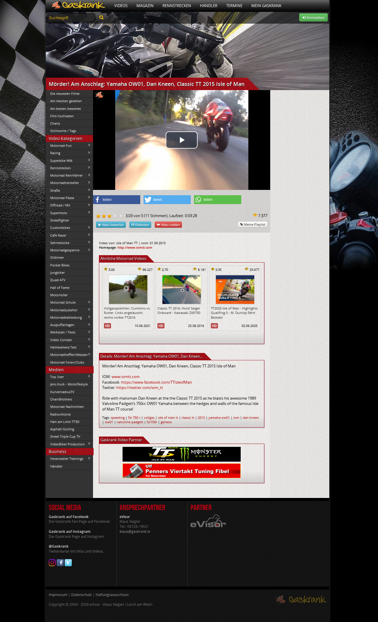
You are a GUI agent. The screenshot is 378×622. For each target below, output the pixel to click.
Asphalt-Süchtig (62, 429)
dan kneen (251, 417)
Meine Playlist (254, 224)
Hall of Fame (59, 287)
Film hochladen (62, 116)
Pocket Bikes (59, 265)
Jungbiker (57, 272)
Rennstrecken (176, 5)
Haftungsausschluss (112, 594)
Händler (208, 5)
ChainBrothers (61, 399)
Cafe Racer (56, 235)
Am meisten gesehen (66, 101)
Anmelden (315, 17)
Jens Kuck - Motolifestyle (69, 384)
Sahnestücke (57, 242)
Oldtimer (57, 257)
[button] (116, 199)
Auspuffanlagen (60, 325)
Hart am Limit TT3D (64, 421)
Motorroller (59, 295)
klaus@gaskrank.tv (135, 531)
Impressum (58, 594)
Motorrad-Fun (59, 145)
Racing (53, 153)
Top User (55, 376)
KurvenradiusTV (62, 392)
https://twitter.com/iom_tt (139, 387)
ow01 (109, 422)
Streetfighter (59, 220)
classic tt (188, 417)
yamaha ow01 (219, 417)
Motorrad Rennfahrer (64, 175)
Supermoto (56, 212)
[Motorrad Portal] (78, 6)
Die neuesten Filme (64, 93)
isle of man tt (168, 417)
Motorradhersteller (62, 182)
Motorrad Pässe (60, 197)
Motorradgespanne (62, 250)
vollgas (149, 417)
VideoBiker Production (65, 444)
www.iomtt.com (126, 376)
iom (236, 417)
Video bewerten (112, 224)
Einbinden (141, 224)
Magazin (145, 5)
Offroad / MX (58, 205)
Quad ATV (58, 280)
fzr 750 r (134, 417)
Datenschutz (81, 594)
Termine (234, 5)
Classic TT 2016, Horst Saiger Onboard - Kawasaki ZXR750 (178, 310)
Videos (121, 5)
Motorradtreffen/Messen (67, 354)
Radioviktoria (60, 414)
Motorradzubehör (61, 309)
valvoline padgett (130, 422)
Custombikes (58, 227)
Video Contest (59, 339)
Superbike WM (59, 160)
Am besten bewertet (65, 108)
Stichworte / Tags (63, 130)
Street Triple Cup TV (65, 436)
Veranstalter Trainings (64, 458)
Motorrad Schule (61, 302)
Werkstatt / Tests (60, 332)
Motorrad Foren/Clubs (67, 362)
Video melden (170, 224)
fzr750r (152, 422)
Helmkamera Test (61, 347)
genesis (166, 422)
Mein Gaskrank (266, 5)
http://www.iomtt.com (135, 247)
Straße (53, 190)
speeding (118, 417)
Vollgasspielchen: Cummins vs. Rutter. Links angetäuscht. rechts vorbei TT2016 (127, 313)
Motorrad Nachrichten (67, 406)
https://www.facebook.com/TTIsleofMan (156, 382)
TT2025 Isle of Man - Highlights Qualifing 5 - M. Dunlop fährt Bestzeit (234, 313)
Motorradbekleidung (64, 317)
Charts (55, 123)
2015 (201, 417)
